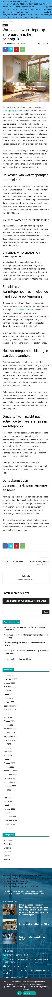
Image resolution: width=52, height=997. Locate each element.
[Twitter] (10, 49)
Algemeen (8, 840)
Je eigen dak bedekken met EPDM (17, 659)
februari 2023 (9, 763)
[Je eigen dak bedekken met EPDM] (10, 924)
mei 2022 (8, 797)
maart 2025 (9, 694)
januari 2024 (9, 725)
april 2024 (8, 717)
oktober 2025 (9, 683)
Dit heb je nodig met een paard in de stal (39, 562)
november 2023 (10, 729)
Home (5, 21)
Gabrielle (10, 43)
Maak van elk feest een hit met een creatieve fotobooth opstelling (26, 636)
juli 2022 (7, 790)
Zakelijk (7, 859)
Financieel (8, 844)
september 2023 (10, 736)
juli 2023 (7, 744)
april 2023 (8, 755)
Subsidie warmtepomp (27, 309)
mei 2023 (8, 751)
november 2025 (10, 679)
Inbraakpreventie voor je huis (15, 966)
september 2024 (10, 706)
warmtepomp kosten (12, 110)
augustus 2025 (10, 687)
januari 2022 (9, 812)
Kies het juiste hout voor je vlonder (17, 977)
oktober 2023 (9, 732)
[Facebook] (5, 49)
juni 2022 (7, 793)
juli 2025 (7, 690)
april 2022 (8, 801)
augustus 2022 (10, 786)
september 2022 (10, 782)
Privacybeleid (29, 993)
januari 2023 (9, 767)
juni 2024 (7, 713)
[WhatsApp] (22, 49)
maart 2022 (9, 805)
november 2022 (10, 774)
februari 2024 (9, 721)
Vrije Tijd (7, 851)
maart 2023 (9, 759)
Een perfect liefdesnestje (13, 561)
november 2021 (10, 820)
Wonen (11, 21)
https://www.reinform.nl (26, 580)
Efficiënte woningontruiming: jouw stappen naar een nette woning (24, 644)
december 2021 (10, 816)
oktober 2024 (9, 702)
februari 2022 (9, 809)
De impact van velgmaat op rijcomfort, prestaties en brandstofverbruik (24, 628)
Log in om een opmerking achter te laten (26, 601)
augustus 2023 (10, 740)
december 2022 (10, 771)
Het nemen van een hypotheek (15, 955)
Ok (19, 993)
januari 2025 (9, 698)
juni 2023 (7, 748)
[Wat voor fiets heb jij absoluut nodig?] (10, 938)
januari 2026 (9, 675)
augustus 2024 (10, 709)
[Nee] (49, 987)
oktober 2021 (9, 824)
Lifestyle (7, 848)
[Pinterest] (16, 49)
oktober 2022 (9, 778)
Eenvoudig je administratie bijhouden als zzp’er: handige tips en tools (26, 652)
